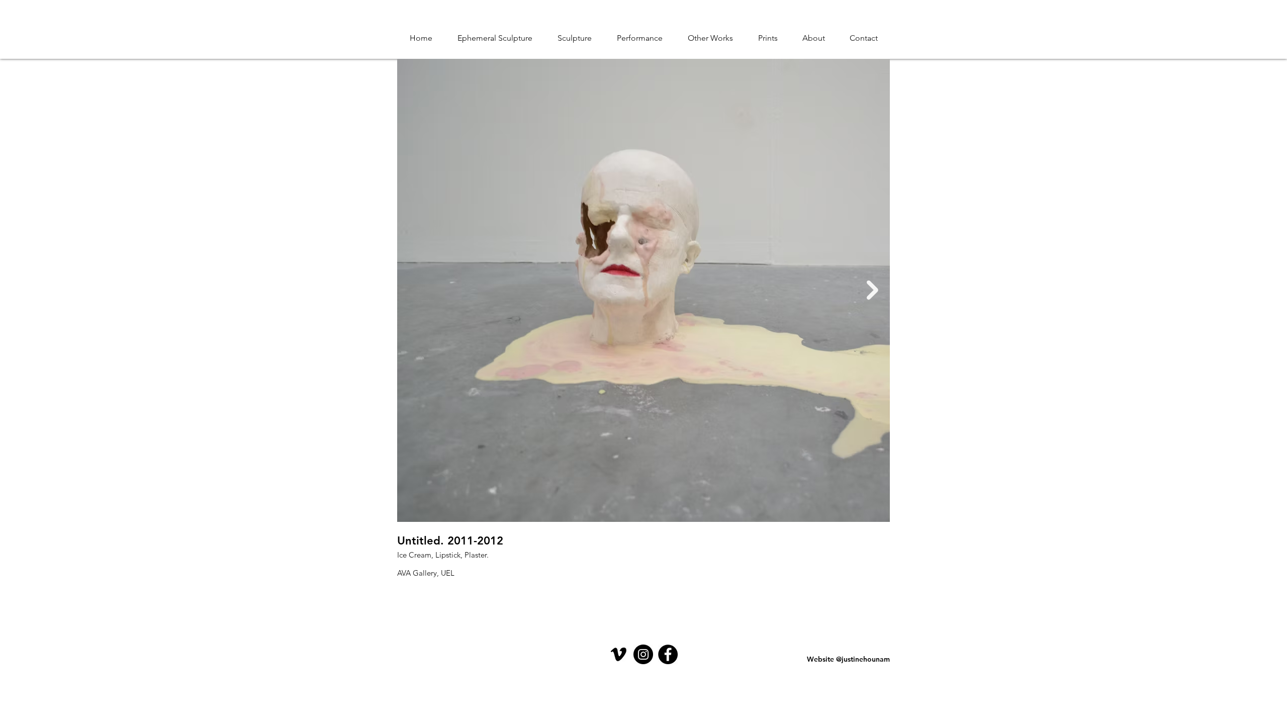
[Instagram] (643, 654)
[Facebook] (668, 654)
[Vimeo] (618, 654)
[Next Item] (872, 290)
